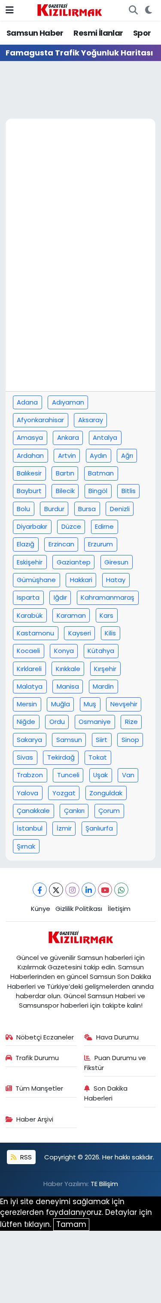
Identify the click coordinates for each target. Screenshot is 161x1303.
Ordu (57, 721)
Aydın (98, 455)
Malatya (30, 686)
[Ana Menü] (10, 10)
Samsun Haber (35, 33)
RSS (25, 1157)
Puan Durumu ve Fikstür (115, 1062)
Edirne (104, 526)
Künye (40, 908)
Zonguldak (105, 792)
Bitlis (129, 490)
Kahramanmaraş (107, 597)
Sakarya (29, 739)
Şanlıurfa (99, 828)
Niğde (26, 721)
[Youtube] (105, 890)
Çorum (109, 810)
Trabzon (30, 774)
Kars (106, 615)
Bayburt (29, 490)
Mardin (103, 686)
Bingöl (97, 490)
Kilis (110, 633)
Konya (64, 650)
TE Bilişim (104, 1183)
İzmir (64, 828)
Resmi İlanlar (98, 33)
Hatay (115, 579)
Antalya (105, 437)
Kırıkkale (68, 668)
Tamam (71, 1224)
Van (128, 774)
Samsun (69, 739)
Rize (131, 721)
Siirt (101, 739)
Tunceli (68, 774)
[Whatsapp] (121, 890)
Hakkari (81, 579)
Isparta (28, 597)
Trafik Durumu (37, 1057)
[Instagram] (72, 890)
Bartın (65, 473)
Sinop (130, 739)
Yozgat (64, 792)
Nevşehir (123, 703)
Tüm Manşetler (39, 1088)
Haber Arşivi (34, 1119)
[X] (56, 890)
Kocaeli (28, 650)
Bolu (23, 508)
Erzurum (100, 544)
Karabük (30, 615)
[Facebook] (40, 890)
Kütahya (101, 650)
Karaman (71, 615)
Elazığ (25, 544)
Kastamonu (35, 633)
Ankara (68, 437)
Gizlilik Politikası (78, 908)
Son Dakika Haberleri (106, 1093)
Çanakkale (33, 810)
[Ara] (133, 10)
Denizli (120, 508)
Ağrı (127, 455)
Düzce (71, 526)
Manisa (68, 686)
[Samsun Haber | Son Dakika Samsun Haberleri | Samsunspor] (69, 9)
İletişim (119, 908)
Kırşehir (105, 668)
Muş (90, 703)
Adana (27, 402)
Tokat (97, 757)
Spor (142, 33)
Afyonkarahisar (40, 419)
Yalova (27, 792)
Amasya (30, 437)
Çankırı (74, 810)
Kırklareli (29, 668)
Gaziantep (74, 562)
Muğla (60, 703)
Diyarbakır (32, 526)
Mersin (27, 703)
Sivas (25, 757)
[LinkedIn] (89, 890)
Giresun (116, 562)
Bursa (87, 508)
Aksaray (90, 419)
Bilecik (65, 490)
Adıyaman (68, 402)
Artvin (67, 455)
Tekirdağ (61, 757)
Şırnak (26, 846)
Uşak (100, 774)
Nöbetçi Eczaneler (45, 1037)
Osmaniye (95, 721)
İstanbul (30, 828)
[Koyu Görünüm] (148, 10)
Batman (101, 473)
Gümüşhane (36, 579)
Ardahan (30, 455)
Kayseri (79, 633)
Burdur (54, 508)
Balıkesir (29, 473)
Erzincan (61, 544)
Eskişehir (30, 562)
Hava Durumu (117, 1037)
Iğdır (60, 597)
